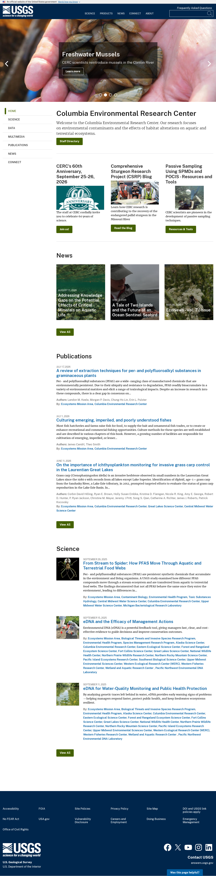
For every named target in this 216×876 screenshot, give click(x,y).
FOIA (42, 808)
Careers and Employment (119, 821)
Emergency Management (191, 821)
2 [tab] (105, 94)
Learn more (73, 71)
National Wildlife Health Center (159, 721)
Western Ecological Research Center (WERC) (152, 663)
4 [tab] (115, 94)
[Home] (18, 16)
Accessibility (11, 808)
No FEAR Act (11, 819)
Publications (18, 145)
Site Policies (82, 808)
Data (11, 128)
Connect (135, 13)
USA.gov (44, 819)
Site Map (152, 808)
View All (65, 332)
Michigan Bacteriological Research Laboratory (152, 605)
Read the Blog (123, 228)
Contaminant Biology (134, 597)
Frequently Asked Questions (194, 8)
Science (90, 13)
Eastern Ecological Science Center (158, 647)
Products (106, 13)
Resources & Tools (181, 229)
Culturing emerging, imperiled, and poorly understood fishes (113, 420)
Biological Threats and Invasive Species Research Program (158, 638)
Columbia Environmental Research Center (120, 404)
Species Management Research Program (148, 642)
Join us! (64, 229)
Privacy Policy (119, 808)
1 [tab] (100, 94)
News (121, 13)
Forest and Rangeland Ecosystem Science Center (159, 717)
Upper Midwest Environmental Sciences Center (122, 730)
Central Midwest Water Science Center (122, 601)
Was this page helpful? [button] (184, 872)
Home (12, 111)
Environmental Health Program (168, 597)
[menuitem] (90, 11)
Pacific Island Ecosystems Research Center (110, 659)
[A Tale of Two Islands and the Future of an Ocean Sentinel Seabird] (135, 292)
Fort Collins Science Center (135, 651)
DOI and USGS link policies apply (194, 810)
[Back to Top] (203, 863)
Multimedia (16, 136)
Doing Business (156, 819)
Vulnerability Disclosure (83, 821)
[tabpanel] (108, 60)
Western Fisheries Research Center (105, 734)
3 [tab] (110, 94)
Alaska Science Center (190, 642)
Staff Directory (69, 141)
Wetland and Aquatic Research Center (129, 668)
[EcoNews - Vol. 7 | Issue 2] (189, 292)
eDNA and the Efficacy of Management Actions (128, 621)
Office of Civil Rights (16, 829)
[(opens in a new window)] (167, 847)
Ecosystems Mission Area (77, 404)
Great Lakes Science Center (165, 506)
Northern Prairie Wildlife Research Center (128, 655)
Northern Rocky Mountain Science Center (181, 655)
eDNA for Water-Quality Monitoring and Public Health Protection (145, 688)
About (150, 13)
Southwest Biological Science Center (162, 659)
